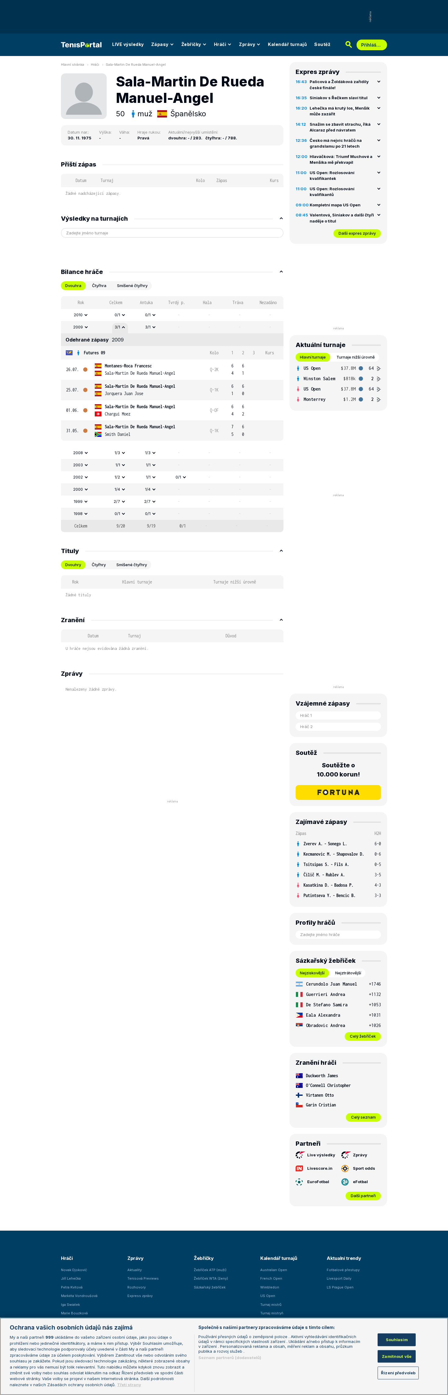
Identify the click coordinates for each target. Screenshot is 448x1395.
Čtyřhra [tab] (99, 285)
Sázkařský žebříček (210, 1287)
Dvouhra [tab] (73, 285)
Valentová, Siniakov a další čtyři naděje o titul (342, 217)
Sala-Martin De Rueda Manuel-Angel (136, 64)
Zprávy (247, 44)
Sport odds (364, 1168)
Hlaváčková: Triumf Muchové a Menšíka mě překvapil (341, 159)
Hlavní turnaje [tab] (313, 357)
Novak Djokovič (74, 1270)
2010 (78, 314)
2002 (78, 477)
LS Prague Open (340, 1287)
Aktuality (134, 1270)
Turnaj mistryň (271, 1313)
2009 (78, 326)
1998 (78, 513)
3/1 (117, 326)
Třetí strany (129, 1384)
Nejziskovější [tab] (312, 972)
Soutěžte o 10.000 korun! (338, 770)
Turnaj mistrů (271, 1304)
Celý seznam (363, 1117)
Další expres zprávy (357, 233)
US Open (267, 1296)
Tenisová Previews (143, 1278)
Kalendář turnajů (287, 44)
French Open (271, 1278)
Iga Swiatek (70, 1304)
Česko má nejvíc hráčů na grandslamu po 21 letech (336, 143)
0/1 (117, 314)
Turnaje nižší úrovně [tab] (355, 357)
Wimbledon (269, 1287)
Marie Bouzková (74, 1313)
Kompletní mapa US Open (335, 204)
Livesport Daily (339, 1278)
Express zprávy (140, 1296)
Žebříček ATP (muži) (210, 1270)
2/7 (117, 501)
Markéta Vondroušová (79, 1296)
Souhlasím (397, 1339)
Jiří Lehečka (71, 1278)
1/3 (117, 452)
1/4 (117, 489)
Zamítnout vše (396, 1356)
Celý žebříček (363, 1036)
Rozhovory (136, 1287)
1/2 (117, 477)
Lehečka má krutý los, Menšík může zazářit (340, 111)
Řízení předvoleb (398, 1372)
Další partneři (363, 1195)
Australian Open (273, 1270)
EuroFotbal (318, 1181)
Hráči (220, 44)
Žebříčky (191, 44)
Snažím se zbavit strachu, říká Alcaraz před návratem (340, 127)
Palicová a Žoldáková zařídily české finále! (339, 84)
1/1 (118, 464)
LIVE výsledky (128, 44)
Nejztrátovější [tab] (348, 972)
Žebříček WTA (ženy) (211, 1278)
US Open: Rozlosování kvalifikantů (332, 191)
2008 (78, 452)
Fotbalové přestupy (343, 1270)
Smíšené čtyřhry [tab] (132, 285)
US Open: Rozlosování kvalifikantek (332, 175)
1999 (78, 501)
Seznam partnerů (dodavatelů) (229, 1357)
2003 (78, 464)
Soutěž (322, 44)
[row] (172, 315)
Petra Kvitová (72, 1287)
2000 (78, 489)
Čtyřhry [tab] (99, 564)
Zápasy (160, 44)
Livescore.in (319, 1168)
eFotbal (360, 1181)
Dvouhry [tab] (73, 564)
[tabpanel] (172, 414)
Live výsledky (321, 1154)
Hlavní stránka (72, 64)
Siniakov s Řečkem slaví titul (339, 97)
